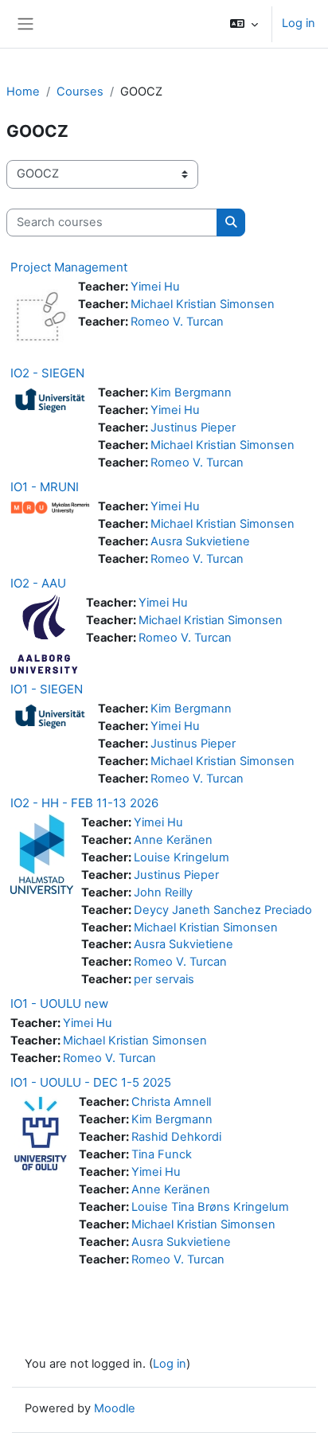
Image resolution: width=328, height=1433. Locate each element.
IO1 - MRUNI (44, 486)
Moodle (114, 1408)
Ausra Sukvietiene (200, 541)
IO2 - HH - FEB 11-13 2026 (84, 802)
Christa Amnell (171, 1102)
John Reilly (163, 892)
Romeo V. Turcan (177, 321)
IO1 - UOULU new (59, 1003)
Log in (298, 23)
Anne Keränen (173, 840)
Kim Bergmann (191, 392)
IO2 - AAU (38, 583)
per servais (164, 979)
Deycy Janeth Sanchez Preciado (223, 910)
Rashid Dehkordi (176, 1137)
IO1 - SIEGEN (46, 689)
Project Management (68, 267)
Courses (80, 91)
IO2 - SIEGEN (47, 373)
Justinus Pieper (193, 427)
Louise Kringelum (181, 857)
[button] (244, 24)
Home (23, 91)
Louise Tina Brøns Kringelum (210, 1207)
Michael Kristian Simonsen (203, 304)
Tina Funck (161, 1154)
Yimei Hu (155, 286)
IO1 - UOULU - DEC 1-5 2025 (90, 1082)
